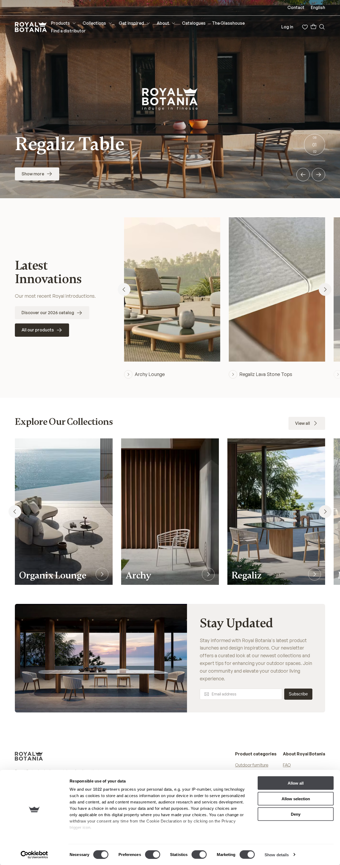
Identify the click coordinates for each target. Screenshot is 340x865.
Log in (287, 26)
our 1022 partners (102, 789)
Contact (295, 7)
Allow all (296, 783)
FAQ (287, 765)
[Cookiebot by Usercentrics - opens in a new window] (34, 855)
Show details (277, 854)
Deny (295, 814)
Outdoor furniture (251, 765)
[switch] (152, 854)
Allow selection (296, 798)
